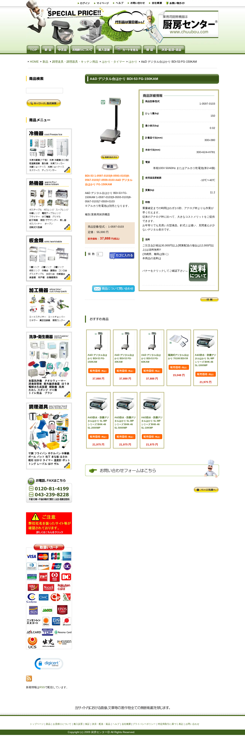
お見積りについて (62, 724)
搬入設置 (78, 724)
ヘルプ (116, 724)
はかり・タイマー (113, 61)
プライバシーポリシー (144, 724)
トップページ (37, 724)
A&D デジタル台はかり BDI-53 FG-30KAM (124, 358)
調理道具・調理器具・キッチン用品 (75, 61)
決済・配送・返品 (101, 724)
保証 (87, 724)
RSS (42, 687)
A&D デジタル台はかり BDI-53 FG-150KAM (97, 358)
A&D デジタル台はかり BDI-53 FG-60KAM (151, 358)
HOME (34, 61)
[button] (49, 664)
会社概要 (126, 724)
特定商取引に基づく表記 (170, 724)
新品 (45, 61)
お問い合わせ (192, 724)
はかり (133, 61)
